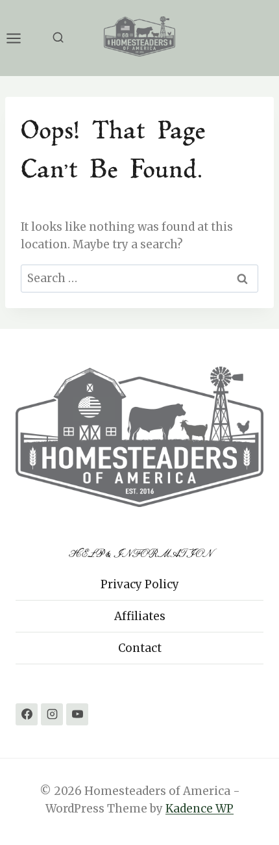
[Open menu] (20, 38)
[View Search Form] (58, 38)
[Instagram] (52, 714)
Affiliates (139, 616)
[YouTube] (77, 714)
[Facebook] (27, 714)
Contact (140, 648)
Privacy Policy (140, 584)
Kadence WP (199, 808)
